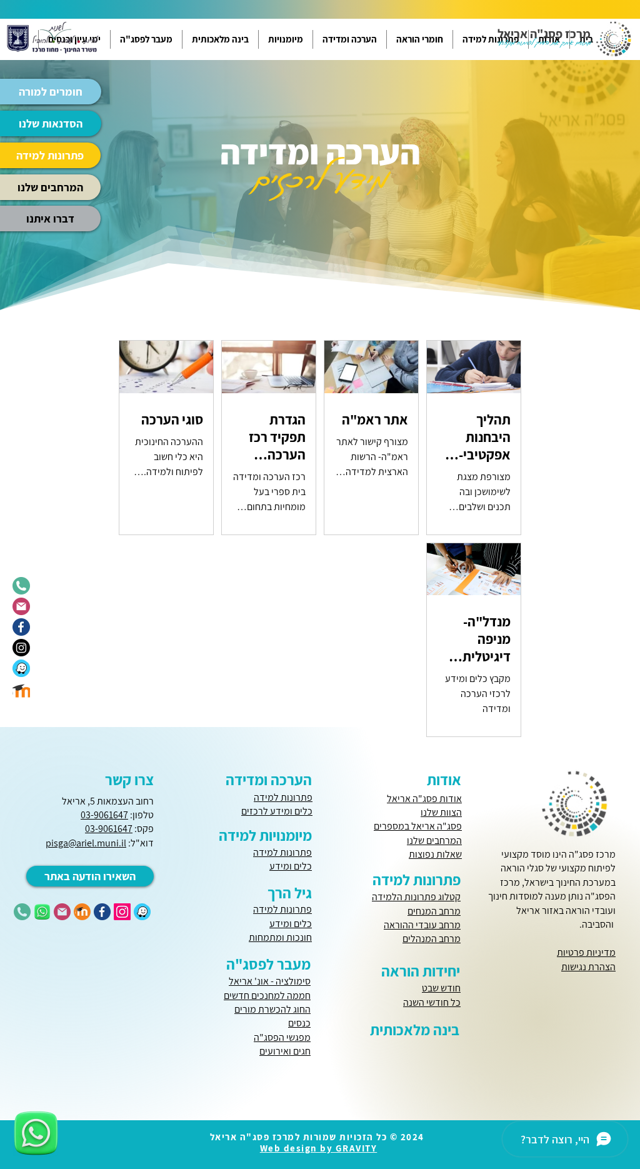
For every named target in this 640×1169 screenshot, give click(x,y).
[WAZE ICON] (142, 911)
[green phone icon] (21, 586)
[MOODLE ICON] (82, 911)
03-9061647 (104, 814)
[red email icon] (21, 606)
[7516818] (42, 911)
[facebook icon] (21, 627)
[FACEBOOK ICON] (102, 911)
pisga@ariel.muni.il (86, 843)
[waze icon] (21, 668)
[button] (419, 39)
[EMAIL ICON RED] (62, 911)
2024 (412, 1137)
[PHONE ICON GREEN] (22, 911)
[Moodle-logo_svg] (21, 689)
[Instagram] (21, 647)
